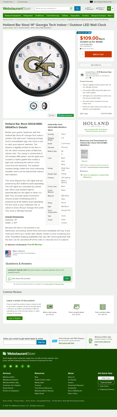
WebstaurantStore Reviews (44, 391)
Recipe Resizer (8, 388)
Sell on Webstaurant (75, 391)
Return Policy (72, 393)
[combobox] (54, 8)
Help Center (9, 2)
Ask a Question (66, 115)
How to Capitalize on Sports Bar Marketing (96, 176)
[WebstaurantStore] (31, 353)
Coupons (38, 385)
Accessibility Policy (43, 401)
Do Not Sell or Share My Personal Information (68, 401)
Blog (36, 377)
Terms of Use (49, 284)
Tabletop (65, 15)
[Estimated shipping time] (90, 78)
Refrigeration (28, 15)
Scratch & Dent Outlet (42, 380)
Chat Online (104, 386)
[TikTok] (22, 366)
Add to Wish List (96, 65)
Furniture (85, 15)
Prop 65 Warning (34, 245)
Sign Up (41, 342)
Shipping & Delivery (107, 389)
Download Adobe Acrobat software (98, 167)
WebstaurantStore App (11, 382)
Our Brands (72, 380)
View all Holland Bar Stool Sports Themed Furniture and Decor (95, 130)
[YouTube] (10, 366)
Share (53, 115)
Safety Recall (39, 393)
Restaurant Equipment (13, 15)
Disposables (75, 15)
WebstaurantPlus (9, 377)
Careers (71, 382)
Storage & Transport (98, 15)
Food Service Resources (43, 388)
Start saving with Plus (66, 343)
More (110, 15)
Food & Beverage (53, 15)
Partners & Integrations (11, 391)
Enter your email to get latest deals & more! (23, 338)
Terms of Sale (7, 401)
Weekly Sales (39, 382)
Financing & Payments (76, 385)
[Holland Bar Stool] (96, 124)
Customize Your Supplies (11, 385)
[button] (33, 105)
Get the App (23, 2)
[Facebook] (16, 366)
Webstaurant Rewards (10, 380)
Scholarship (72, 388)
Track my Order (106, 382)
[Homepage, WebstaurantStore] (17, 8)
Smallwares (40, 15)
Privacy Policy (60, 284)
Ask (67, 279)
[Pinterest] (28, 366)
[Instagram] (5, 366)
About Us (71, 377)
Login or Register (14, 318)
